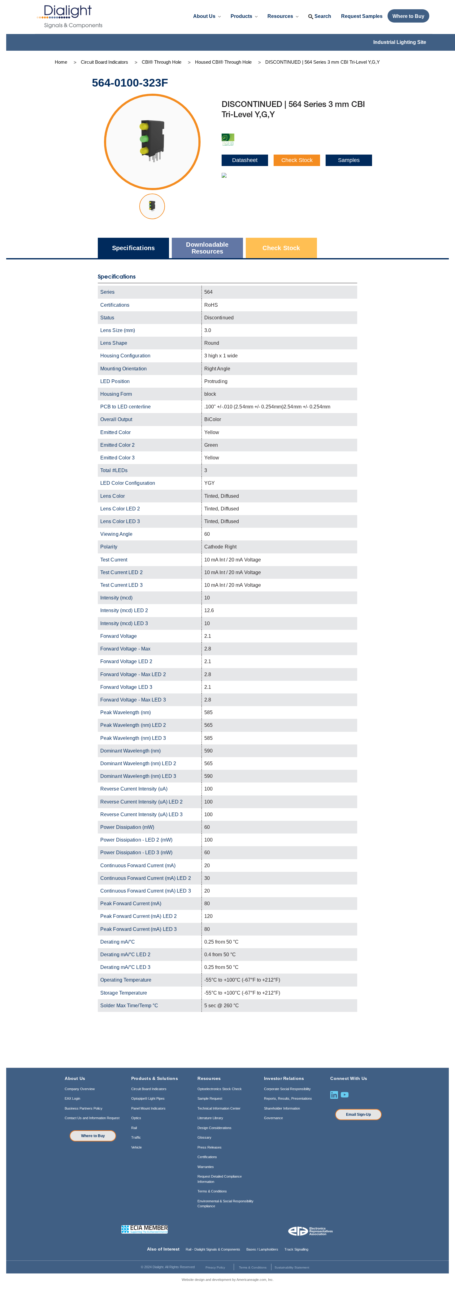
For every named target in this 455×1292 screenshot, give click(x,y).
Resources (280, 16)
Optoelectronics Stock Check (219, 1089)
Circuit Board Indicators (149, 1089)
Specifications (133, 248)
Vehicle (136, 1147)
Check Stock (297, 160)
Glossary (204, 1137)
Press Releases (209, 1147)
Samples (349, 160)
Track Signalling (296, 1249)
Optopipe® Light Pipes (148, 1098)
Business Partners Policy (83, 1108)
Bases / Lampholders (262, 1249)
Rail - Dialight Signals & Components (213, 1249)
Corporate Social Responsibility (287, 1089)
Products (242, 16)
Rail (134, 1128)
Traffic (136, 1137)
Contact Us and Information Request (92, 1118)
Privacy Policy (215, 1267)
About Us (205, 16)
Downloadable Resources (207, 248)
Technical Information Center (218, 1108)
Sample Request (209, 1098)
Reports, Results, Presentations (288, 1098)
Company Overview (80, 1089)
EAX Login (72, 1098)
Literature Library (210, 1118)
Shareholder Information (282, 1108)
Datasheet (245, 160)
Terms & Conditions (212, 1191)
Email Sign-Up (358, 1114)
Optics (136, 1118)
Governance (273, 1118)
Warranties (205, 1167)
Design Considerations (214, 1128)
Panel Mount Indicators (148, 1108)
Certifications (207, 1157)
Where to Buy (93, 1136)
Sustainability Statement (292, 1267)
